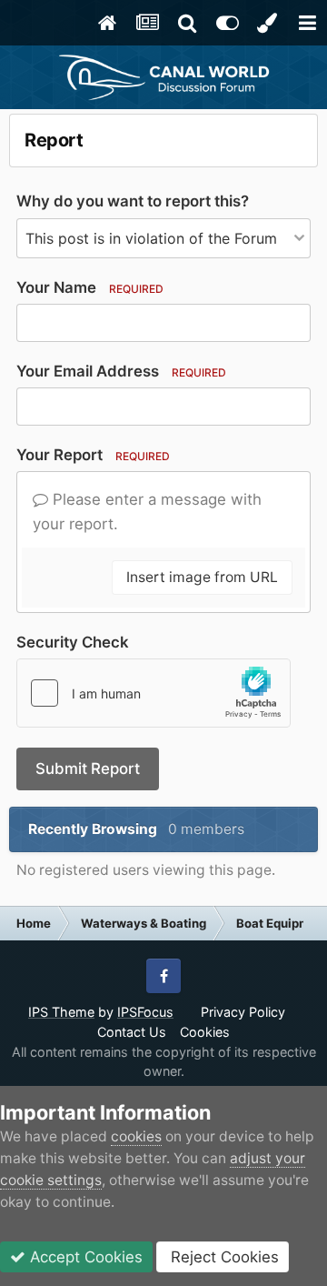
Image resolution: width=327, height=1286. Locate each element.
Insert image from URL (202, 577)
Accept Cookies (84, 1257)
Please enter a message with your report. (147, 511)
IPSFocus (145, 1012)
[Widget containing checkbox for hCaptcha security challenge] (153, 693)
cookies (136, 1136)
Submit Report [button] (87, 768)
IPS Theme (61, 1012)
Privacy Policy (243, 1012)
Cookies (205, 1032)
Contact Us (131, 1032)
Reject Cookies (222, 1257)
